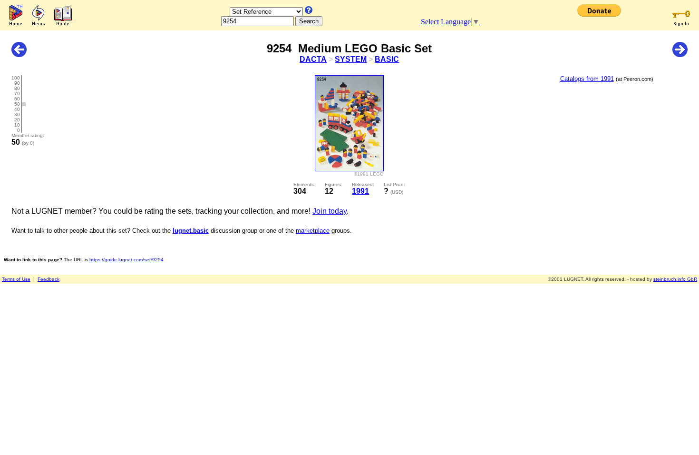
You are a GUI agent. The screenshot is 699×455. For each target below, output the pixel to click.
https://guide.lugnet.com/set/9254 (126, 259)
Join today (329, 211)
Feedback (48, 279)
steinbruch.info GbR (675, 279)
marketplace (313, 230)
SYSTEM (351, 59)
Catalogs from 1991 (587, 78)
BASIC (387, 59)
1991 (360, 191)
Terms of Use (16, 279)
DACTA (313, 59)
